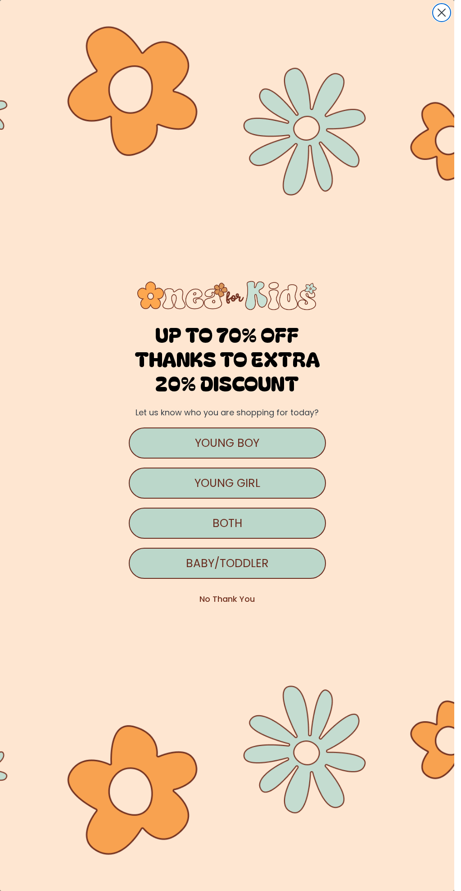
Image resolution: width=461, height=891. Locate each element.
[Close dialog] (442, 13)
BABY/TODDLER (227, 563)
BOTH (227, 523)
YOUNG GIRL (227, 483)
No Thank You (227, 599)
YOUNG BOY (227, 443)
